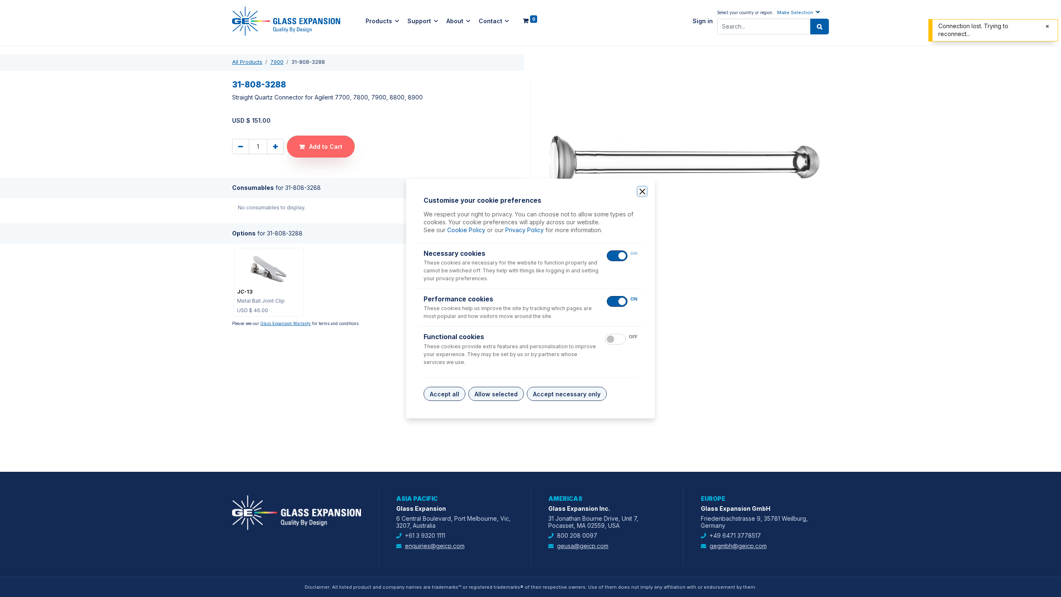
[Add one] (275, 146)
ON (633, 253)
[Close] (642, 191)
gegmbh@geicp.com (738, 545)
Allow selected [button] (496, 394)
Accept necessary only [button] (567, 394)
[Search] (819, 26)
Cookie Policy (466, 229)
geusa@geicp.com (582, 545)
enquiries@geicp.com (435, 545)
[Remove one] (240, 146)
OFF (633, 337)
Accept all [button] (444, 394)
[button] (799, 12)
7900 (276, 62)
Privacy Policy (524, 229)
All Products (247, 62)
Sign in (703, 21)
